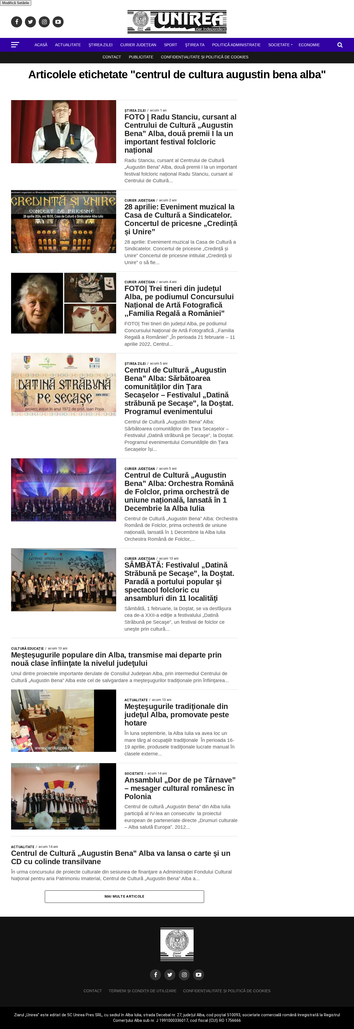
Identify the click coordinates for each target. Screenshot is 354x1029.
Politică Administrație (236, 45)
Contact (112, 57)
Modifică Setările (15, 3)
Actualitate (68, 45)
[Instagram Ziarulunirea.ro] (184, 974)
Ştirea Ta (194, 45)
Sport (170, 45)
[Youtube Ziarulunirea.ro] (198, 974)
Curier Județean (138, 45)
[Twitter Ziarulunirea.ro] (169, 974)
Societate (279, 45)
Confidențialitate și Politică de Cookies (204, 57)
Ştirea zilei (100, 45)
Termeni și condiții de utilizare (142, 991)
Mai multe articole (125, 896)
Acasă (41, 45)
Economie (309, 45)
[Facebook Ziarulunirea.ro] (155, 974)
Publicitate (141, 57)
